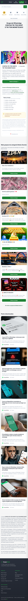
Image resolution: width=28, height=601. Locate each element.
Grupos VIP (3, 576)
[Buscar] (25, 6)
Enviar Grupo (4, 572)
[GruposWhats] (2, 2)
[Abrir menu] (26, 2)
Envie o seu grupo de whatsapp (17, 92)
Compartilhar (22, 66)
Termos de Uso (4, 586)
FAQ (2, 590)
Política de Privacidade (6, 588)
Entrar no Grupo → (14, 81)
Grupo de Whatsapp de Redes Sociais (10, 87)
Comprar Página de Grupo (6, 580)
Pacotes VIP (3, 578)
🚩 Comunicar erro (14, 134)
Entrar (10, 2)
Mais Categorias (13, 18)
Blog (16, 572)
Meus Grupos (4, 574)
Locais (16, 580)
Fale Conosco (4, 592)
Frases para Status (19, 578)
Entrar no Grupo (14, 173)
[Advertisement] (14, 39)
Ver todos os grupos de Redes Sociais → (14, 305)
